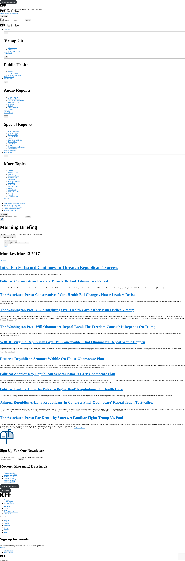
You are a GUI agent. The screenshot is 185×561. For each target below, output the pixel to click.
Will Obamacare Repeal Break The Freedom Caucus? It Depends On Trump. (78, 327)
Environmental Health (14, 75)
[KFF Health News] (10, 12)
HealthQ (10, 106)
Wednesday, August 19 (11, 476)
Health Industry (12, 177)
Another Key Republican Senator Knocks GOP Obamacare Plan (57, 374)
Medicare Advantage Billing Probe (14, 203)
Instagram (7, 520)
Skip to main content (8, 2)
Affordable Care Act (14, 191)
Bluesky (6, 529)
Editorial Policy (8, 551)
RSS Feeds (5, 490)
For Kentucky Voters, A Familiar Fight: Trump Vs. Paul (61, 418)
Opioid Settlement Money (12, 208)
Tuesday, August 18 (10, 478)
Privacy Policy (8, 552)
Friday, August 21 (9, 473)
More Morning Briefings (9, 486)
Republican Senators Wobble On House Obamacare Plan (52, 359)
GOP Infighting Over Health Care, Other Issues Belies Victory (67, 310)
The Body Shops (13, 136)
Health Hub (11, 104)
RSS (5, 532)
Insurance (11, 174)
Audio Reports (8, 78)
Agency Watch (12, 48)
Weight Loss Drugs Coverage (13, 207)
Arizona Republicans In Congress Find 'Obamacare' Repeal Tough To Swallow (76, 402)
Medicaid (10, 195)
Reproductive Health (14, 181)
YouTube (6, 522)
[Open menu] (1, 18)
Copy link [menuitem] (7, 243)
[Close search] (2, 22)
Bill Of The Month (13, 131)
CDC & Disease (13, 73)
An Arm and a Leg (13, 102)
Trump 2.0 (7, 29)
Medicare (10, 193)
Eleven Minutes (12, 149)
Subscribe (3, 13)
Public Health (8, 53)
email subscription (79, 428)
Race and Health (13, 186)
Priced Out (11, 138)
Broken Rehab (12, 142)
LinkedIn (6, 523)
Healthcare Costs (13, 172)
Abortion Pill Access (10, 210)
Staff (5, 510)
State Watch (11, 49)
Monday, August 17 (10, 480)
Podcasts (6, 500)
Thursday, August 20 (10, 475)
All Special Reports (10, 150)
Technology (11, 183)
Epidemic (10, 109)
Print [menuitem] (6, 245)
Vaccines (10, 71)
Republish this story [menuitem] (10, 241)
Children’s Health (13, 197)
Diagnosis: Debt (13, 135)
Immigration (11, 179)
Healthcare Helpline (14, 99)
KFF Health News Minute (16, 100)
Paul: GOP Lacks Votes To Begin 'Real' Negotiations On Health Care (61, 389)
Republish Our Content (11, 512)
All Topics (7, 198)
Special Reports (8, 113)
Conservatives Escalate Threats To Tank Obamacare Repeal (54, 281)
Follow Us (9, 13)
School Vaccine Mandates (12, 205)
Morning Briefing (9, 503)
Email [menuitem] (5, 247)
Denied (10, 145)
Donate (15, 13)
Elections (10, 171)
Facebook (7, 525)
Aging (10, 188)
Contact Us (7, 513)
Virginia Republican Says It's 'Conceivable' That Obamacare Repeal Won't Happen (72, 342)
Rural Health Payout (14, 51)
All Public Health (9, 77)
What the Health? (13, 97)
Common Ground (13, 133)
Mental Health (12, 190)
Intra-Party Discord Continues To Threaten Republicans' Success (59, 267)
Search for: (3, 20)
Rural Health (12, 184)
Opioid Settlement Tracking (16, 147)
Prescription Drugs (13, 176)
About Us (7, 507)
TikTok (6, 530)
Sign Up (21, 459)
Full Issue (3, 260)
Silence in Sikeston (13, 107)
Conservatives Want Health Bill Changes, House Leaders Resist (67, 295)
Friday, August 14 (9, 482)
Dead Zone (11, 143)
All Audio (7, 111)
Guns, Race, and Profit (15, 140)
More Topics (8, 152)
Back (6, 33)
